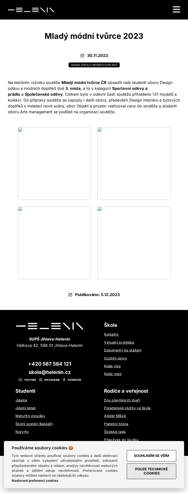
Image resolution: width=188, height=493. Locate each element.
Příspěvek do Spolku (121, 440)
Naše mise (112, 374)
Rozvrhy (22, 432)
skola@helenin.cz (50, 372)
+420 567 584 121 (49, 364)
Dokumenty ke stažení (122, 350)
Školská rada (115, 432)
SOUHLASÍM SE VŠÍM (151, 455)
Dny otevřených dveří (122, 400)
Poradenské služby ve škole (127, 408)
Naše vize (112, 366)
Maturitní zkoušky (30, 416)
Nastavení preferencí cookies (35, 481)
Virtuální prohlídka (119, 342)
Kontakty (111, 334)
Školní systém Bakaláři (34, 424)
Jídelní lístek (25, 408)
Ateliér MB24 (115, 416)
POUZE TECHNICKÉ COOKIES (151, 471)
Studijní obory (115, 358)
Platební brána (116, 424)
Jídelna (21, 400)
